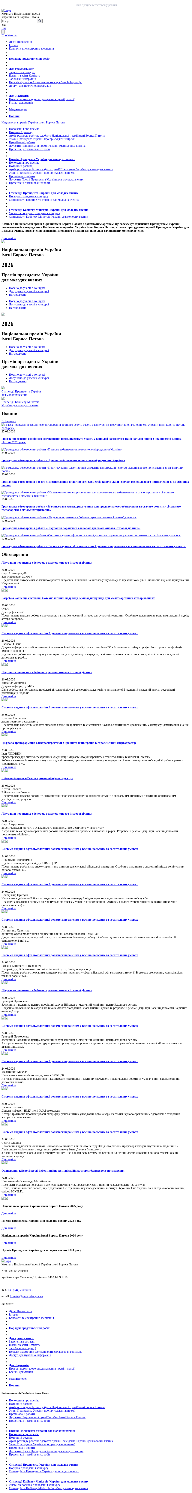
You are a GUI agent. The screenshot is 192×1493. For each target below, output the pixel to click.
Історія (13, 45)
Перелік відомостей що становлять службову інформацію (45, 82)
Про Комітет (9, 35)
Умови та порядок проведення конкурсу (34, 213)
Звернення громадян (22, 72)
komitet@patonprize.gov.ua (26, 1296)
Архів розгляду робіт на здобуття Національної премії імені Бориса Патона (57, 135)
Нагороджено (17, 294)
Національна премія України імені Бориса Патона (33, 122)
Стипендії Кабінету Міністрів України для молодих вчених (48, 209)
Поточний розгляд (20, 132)
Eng (4, 28)
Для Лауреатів (19, 95)
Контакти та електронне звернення (31, 48)
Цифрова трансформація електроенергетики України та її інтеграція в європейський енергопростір (69, 742)
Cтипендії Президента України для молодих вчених (21, 393)
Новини (14, 116)
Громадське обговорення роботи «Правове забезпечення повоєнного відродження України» (63, 460)
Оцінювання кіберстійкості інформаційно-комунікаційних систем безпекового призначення (63, 1170)
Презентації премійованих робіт (29, 149)
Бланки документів (21, 102)
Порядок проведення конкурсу (28, 196)
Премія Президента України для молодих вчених (42, 159)
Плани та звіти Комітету (24, 75)
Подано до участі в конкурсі (27, 287)
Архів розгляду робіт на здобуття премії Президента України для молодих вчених (61, 169)
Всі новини (9, 421)
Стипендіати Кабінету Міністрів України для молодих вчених (48, 216)
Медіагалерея (18, 109)
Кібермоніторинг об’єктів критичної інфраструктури (37, 778)
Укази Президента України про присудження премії (42, 139)
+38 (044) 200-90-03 (20, 1290)
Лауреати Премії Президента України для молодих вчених (46, 179)
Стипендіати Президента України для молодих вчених (44, 199)
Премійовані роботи (22, 142)
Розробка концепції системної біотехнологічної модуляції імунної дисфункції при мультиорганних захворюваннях (78, 598)
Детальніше (9, 238)
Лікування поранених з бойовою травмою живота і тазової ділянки (47, 562)
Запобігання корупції (22, 78)
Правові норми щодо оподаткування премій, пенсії (41, 99)
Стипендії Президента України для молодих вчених (43, 193)
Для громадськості (21, 68)
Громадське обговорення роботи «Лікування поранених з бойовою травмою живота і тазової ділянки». (71, 528)
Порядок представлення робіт (29, 58)
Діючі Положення (20, 41)
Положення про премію (24, 128)
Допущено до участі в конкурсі (29, 291)
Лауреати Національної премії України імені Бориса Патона (47, 145)
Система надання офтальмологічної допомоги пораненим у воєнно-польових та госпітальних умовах (70, 633)
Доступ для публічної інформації (30, 85)
